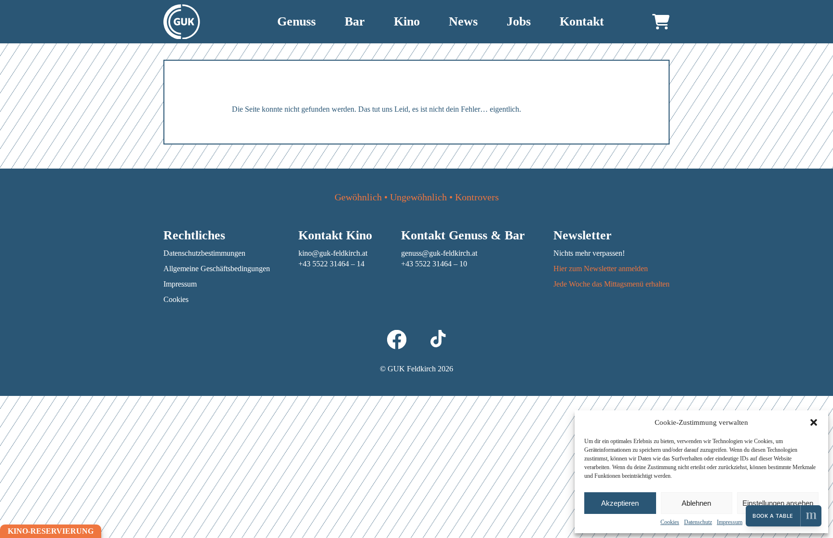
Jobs (519, 21)
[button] (814, 422)
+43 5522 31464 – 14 (331, 264)
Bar (355, 21)
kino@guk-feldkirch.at (332, 253)
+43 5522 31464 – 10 (434, 264)
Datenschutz (698, 522)
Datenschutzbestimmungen (204, 253)
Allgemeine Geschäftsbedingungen (216, 268)
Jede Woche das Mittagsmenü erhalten (611, 284)
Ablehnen (696, 503)
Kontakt (582, 21)
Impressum (729, 522)
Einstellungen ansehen (777, 503)
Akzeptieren (620, 503)
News (463, 21)
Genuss (296, 21)
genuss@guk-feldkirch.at (439, 253)
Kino (407, 21)
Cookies (669, 522)
